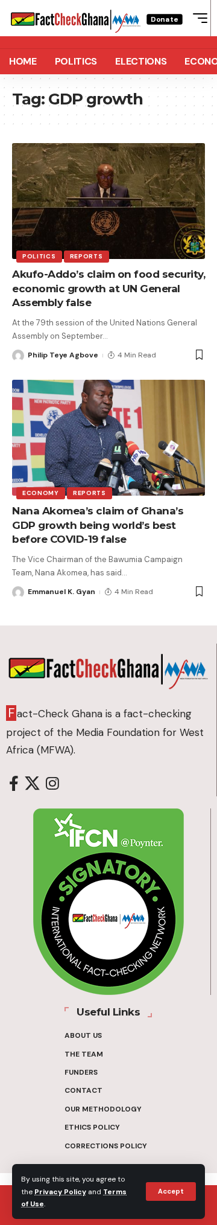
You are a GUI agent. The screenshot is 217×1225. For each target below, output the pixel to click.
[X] (32, 784)
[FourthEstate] (75, 18)
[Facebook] (14, 784)
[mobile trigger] (197, 18)
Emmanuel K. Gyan (61, 592)
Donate (164, 19)
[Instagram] (52, 784)
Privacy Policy (60, 1192)
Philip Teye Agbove (63, 355)
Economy (40, 493)
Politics (39, 256)
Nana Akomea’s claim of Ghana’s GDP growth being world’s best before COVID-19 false (97, 525)
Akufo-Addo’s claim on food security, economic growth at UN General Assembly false (108, 288)
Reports (86, 256)
